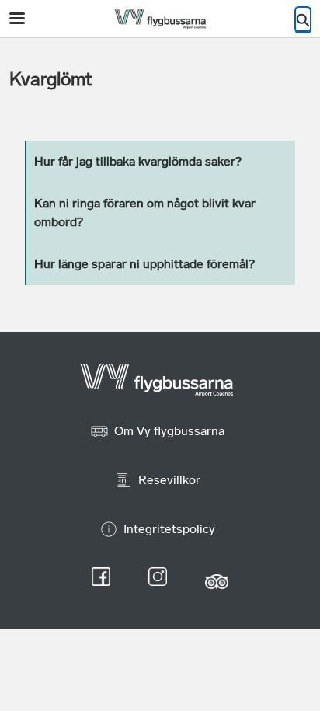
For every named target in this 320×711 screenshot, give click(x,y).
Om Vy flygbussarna (169, 430)
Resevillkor (169, 479)
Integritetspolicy (169, 528)
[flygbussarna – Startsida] (160, 19)
